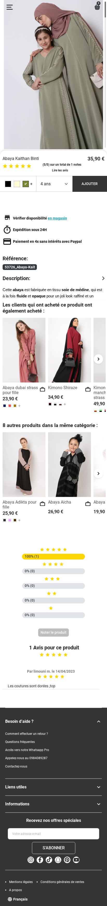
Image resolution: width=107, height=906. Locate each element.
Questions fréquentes (20, 742)
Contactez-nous (16, 766)
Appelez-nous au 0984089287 (26, 758)
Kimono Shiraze (62, 387)
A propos (15, 890)
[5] (28, 166)
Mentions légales (21, 882)
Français (20, 899)
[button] (97, 7)
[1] (5, 166)
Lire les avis (60, 170)
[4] (23, 166)
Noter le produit (53, 632)
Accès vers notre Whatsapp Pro (27, 750)
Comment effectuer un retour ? (26, 734)
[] (99, 721)
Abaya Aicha (59, 502)
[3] (17, 166)
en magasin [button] (57, 218)
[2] (11, 166)
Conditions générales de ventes (62, 882)
